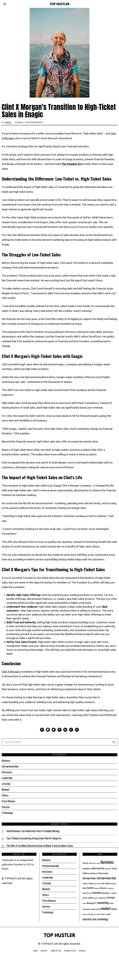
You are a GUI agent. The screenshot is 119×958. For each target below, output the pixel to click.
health (107, 883)
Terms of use (55, 951)
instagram (111, 888)
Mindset (6, 789)
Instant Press (87, 893)
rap (95, 914)
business (107, 862)
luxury (84, 903)
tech (94, 919)
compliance (87, 868)
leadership (102, 898)
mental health (95, 909)
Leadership (7, 778)
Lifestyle (6, 784)
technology (102, 919)
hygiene (96, 888)
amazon (85, 862)
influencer (103, 888)
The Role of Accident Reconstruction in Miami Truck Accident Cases (39, 845)
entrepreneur (89, 878)
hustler (90, 888)
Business (19, 122)
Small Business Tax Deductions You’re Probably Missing (32, 831)
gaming (97, 883)
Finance (91, 883)
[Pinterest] (59, 730)
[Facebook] (42, 730)
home (84, 888)
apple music (92, 863)
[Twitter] (54, 730)
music (114, 909)
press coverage (88, 914)
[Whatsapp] (71, 730)
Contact (44, 951)
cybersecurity (97, 868)
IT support (112, 893)
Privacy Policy (70, 951)
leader (96, 898)
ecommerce (93, 873)
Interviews (7, 772)
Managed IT (92, 902)
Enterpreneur (103, 873)
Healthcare (113, 883)
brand (98, 863)
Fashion (85, 883)
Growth (102, 883)
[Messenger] (48, 730)
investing (105, 892)
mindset (106, 908)
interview (96, 892)
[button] (113, 741)
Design (107, 868)
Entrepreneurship (34, 122)
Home (35, 951)
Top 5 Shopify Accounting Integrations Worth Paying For (34, 838)
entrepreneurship (106, 878)
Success (6, 807)
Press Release (8, 801)
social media (100, 914)
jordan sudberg (88, 897)
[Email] (77, 730)
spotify (108, 914)
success (87, 919)
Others (5, 795)
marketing (103, 902)
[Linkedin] (65, 730)
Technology (7, 813)
